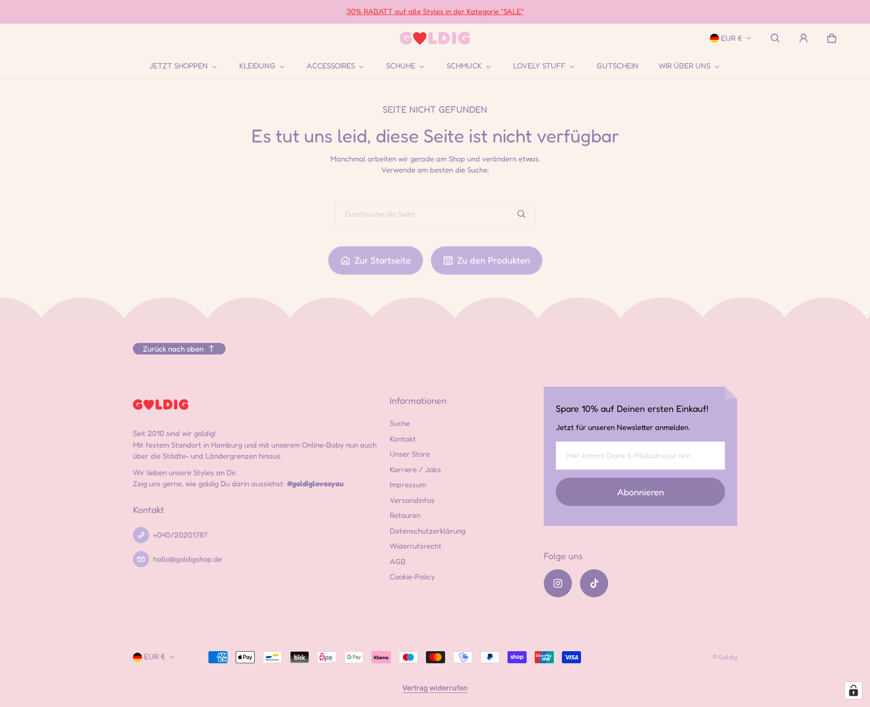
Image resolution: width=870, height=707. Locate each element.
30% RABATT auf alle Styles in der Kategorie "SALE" (435, 11)
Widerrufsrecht (416, 546)
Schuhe (400, 65)
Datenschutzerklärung (427, 531)
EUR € (731, 38)
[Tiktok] (594, 583)
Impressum (408, 484)
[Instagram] (558, 583)
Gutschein (617, 65)
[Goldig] (435, 38)
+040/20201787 (180, 535)
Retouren (405, 515)
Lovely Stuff (539, 65)
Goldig (727, 657)
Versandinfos (412, 500)
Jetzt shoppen (178, 65)
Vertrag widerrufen (435, 687)
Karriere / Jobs (415, 469)
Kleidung (257, 65)
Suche (400, 423)
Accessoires (331, 65)
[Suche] (522, 214)
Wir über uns (684, 65)
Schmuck (464, 65)
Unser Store (410, 454)
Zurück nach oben (173, 349)
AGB (398, 561)
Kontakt (403, 439)
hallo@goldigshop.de (187, 559)
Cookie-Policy (412, 576)
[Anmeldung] (803, 38)
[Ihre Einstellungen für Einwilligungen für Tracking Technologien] (853, 690)
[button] (775, 38)
